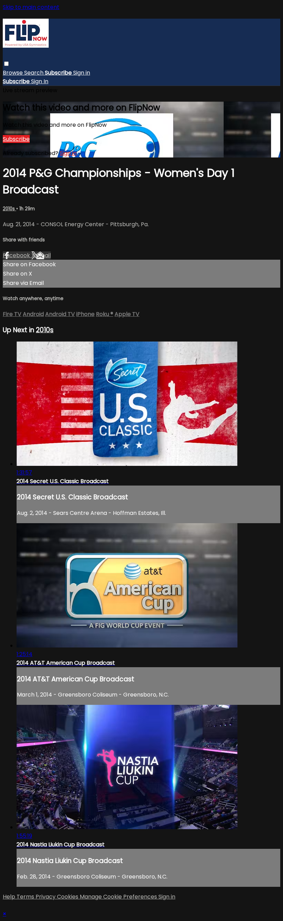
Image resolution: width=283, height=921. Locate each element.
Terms (26, 897)
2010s (9, 208)
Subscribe (16, 139)
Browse (13, 73)
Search (34, 73)
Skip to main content (31, 7)
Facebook (17, 255)
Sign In (39, 81)
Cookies (68, 897)
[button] (6, 63)
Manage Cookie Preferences (119, 897)
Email (43, 255)
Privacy (46, 897)
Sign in (81, 73)
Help (10, 897)
